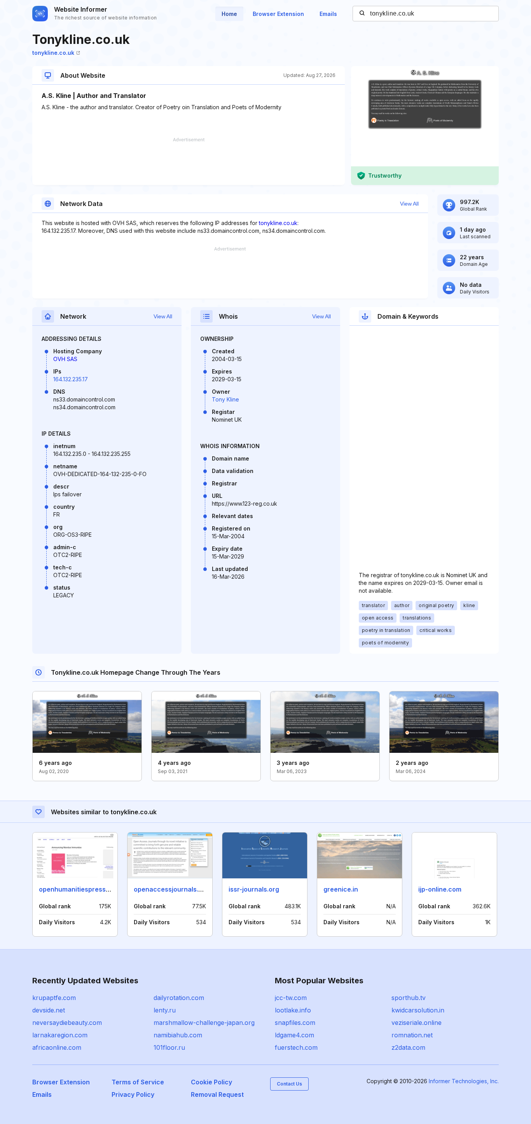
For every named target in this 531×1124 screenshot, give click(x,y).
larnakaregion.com (59, 1035)
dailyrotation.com (179, 998)
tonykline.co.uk (53, 52)
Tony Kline (225, 399)
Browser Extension (278, 13)
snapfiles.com (295, 1022)
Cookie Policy (211, 1082)
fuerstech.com (296, 1047)
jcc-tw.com (291, 998)
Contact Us (289, 1084)
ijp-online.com (439, 889)
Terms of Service (138, 1082)
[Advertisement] (188, 161)
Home (229, 13)
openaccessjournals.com (172, 889)
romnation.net (412, 1035)
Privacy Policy (133, 1094)
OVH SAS (65, 359)
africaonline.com (56, 1047)
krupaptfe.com (54, 998)
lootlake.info (293, 1010)
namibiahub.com (178, 1035)
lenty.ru (165, 1010)
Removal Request (217, 1094)
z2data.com (408, 1047)
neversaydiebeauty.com (67, 1022)
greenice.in (340, 889)
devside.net (48, 1010)
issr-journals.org (254, 889)
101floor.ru (169, 1047)
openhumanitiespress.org (78, 889)
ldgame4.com (294, 1035)
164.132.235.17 (70, 379)
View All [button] (409, 204)
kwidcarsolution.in (417, 1010)
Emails (328, 13)
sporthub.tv (408, 998)
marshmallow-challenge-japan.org (204, 1022)
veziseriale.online (416, 1022)
